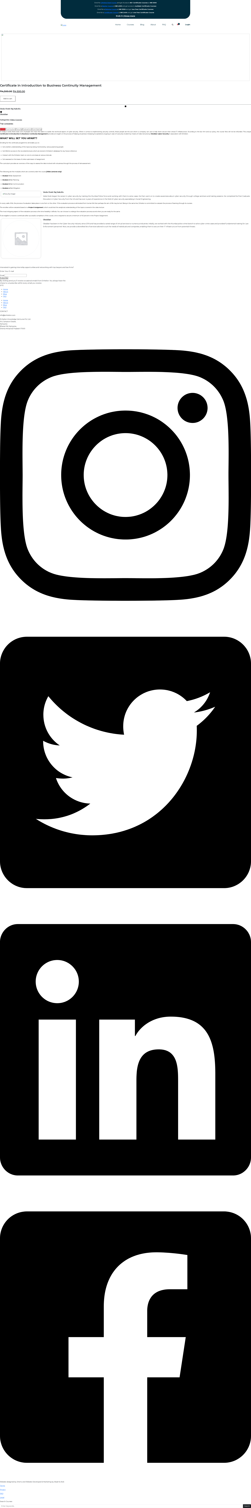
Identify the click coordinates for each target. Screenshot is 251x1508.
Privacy (3, 1490)
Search (247, 1506)
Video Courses (16, 120)
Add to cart (7, 99)
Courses (130, 25)
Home (118, 25)
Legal (2, 1497)
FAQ (164, 25)
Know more (129, 16)
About (153, 25)
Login (187, 25)
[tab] (2, 129)
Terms (2, 1486)
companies (8, 124)
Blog (142, 25)
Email (2, 275)
